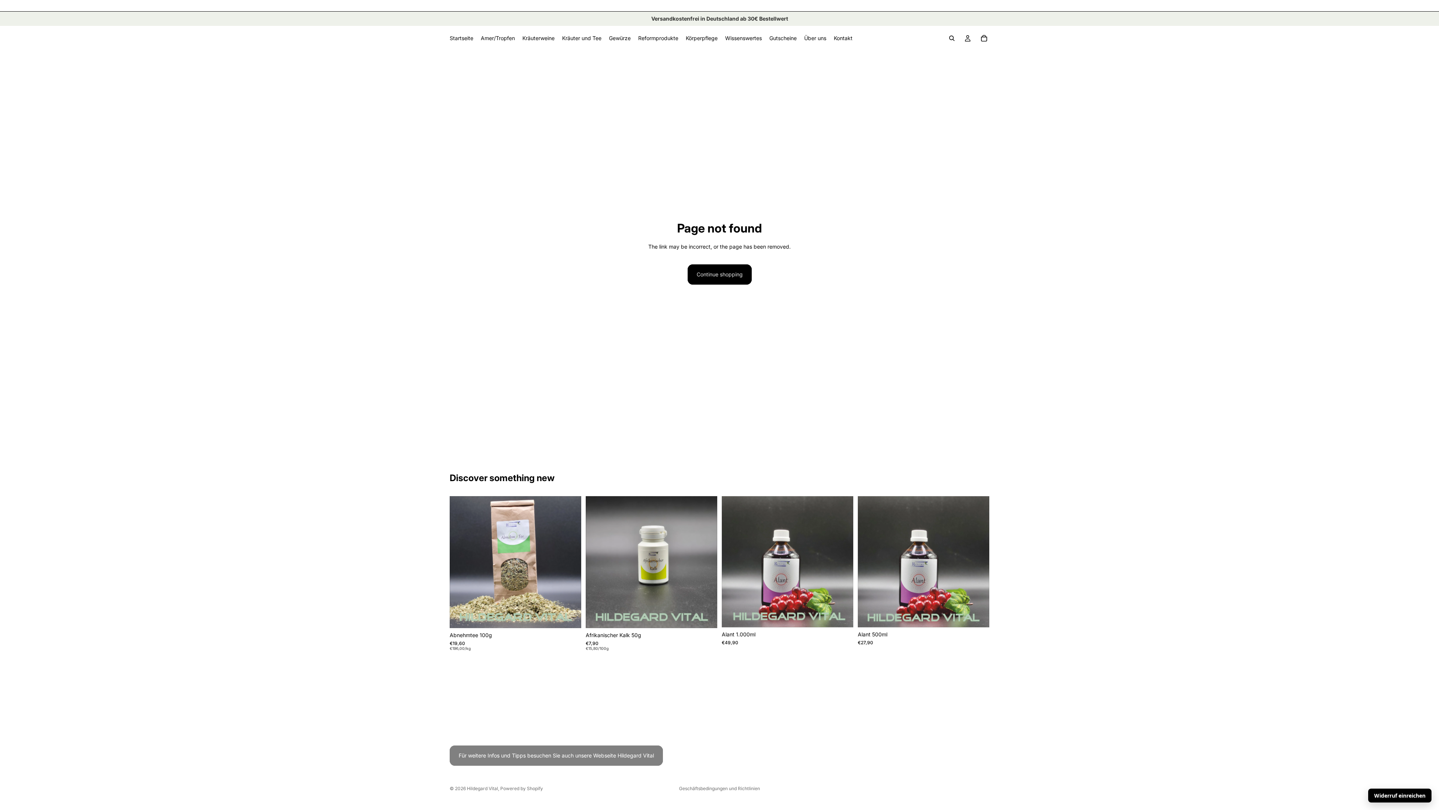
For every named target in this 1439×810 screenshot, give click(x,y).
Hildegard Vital (482, 788)
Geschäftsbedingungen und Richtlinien (719, 788)
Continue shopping (720, 274)
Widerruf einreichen (1400, 795)
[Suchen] (952, 38)
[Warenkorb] (984, 38)
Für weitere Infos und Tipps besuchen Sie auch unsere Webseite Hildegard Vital (556, 755)
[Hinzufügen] (569, 616)
